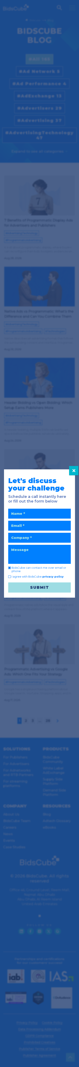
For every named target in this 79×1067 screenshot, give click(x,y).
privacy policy (53, 576)
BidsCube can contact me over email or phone (39, 569)
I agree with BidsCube (38, 576)
